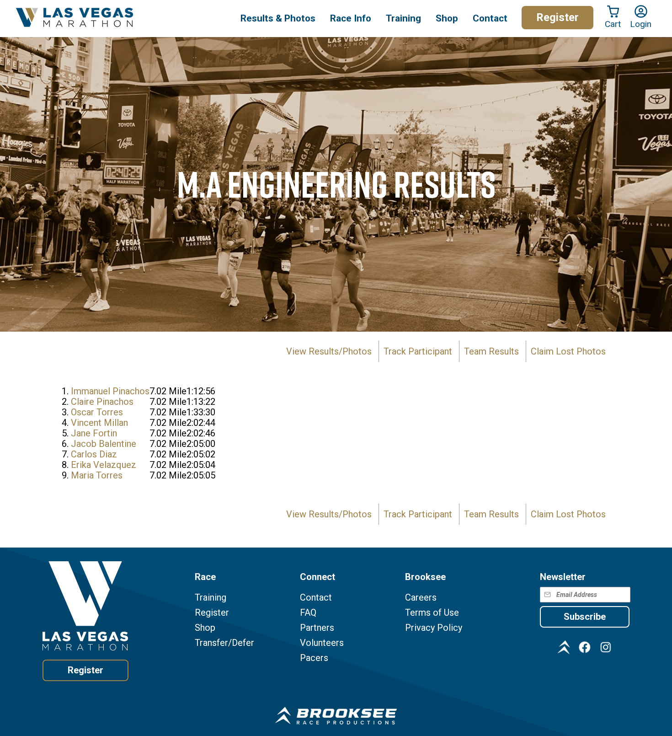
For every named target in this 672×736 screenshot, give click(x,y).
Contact (316, 597)
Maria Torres (97, 475)
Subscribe (585, 616)
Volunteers (322, 643)
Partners (317, 628)
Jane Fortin (94, 433)
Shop (447, 18)
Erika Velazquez (103, 464)
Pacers (314, 658)
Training (210, 597)
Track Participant (418, 351)
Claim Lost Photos (568, 351)
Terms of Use (432, 612)
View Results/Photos (329, 351)
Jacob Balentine (103, 443)
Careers (421, 597)
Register (557, 17)
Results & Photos (277, 18)
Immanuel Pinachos (110, 391)
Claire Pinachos (102, 401)
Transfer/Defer (224, 643)
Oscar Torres (97, 412)
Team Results (491, 351)
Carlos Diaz (94, 454)
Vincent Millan (99, 422)
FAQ (308, 612)
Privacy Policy (433, 628)
